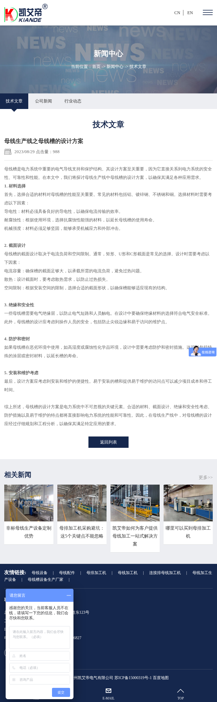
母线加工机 (128, 573)
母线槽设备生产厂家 (45, 579)
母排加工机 (96, 573)
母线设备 (39, 573)
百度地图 (161, 678)
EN (190, 12)
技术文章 (14, 101)
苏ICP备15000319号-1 (133, 678)
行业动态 (72, 101)
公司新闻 (43, 101)
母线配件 (67, 573)
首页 (96, 66)
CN (177, 12)
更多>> (206, 477)
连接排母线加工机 (165, 573)
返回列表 (108, 442)
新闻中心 (115, 66)
